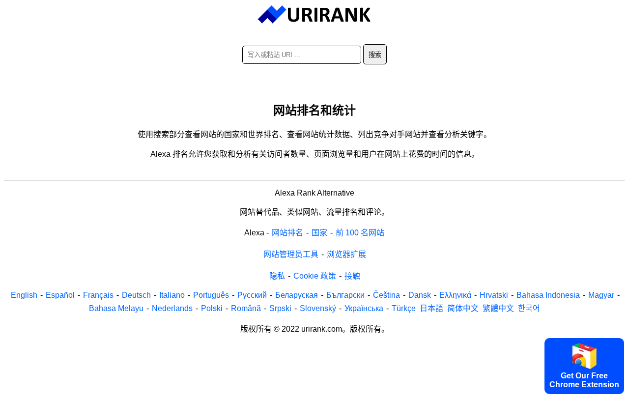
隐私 (277, 276)
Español (60, 295)
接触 (352, 276)
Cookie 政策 (314, 276)
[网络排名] (315, 15)
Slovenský (318, 308)
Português (211, 295)
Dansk (419, 295)
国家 (319, 232)
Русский (252, 295)
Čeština (386, 295)
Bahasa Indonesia (548, 295)
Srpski (280, 308)
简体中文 (463, 308)
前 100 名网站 (360, 232)
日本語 (431, 308)
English (24, 295)
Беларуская (296, 295)
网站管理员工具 (290, 254)
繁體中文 (498, 308)
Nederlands (172, 308)
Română (246, 308)
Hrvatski (494, 295)
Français (98, 295)
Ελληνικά (455, 295)
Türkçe (404, 308)
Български (345, 295)
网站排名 (287, 232)
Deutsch (136, 295)
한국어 (529, 308)
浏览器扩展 (346, 254)
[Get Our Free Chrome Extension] (314, 392)
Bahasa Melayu (116, 308)
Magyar (601, 295)
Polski (212, 308)
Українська (363, 308)
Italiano (172, 295)
